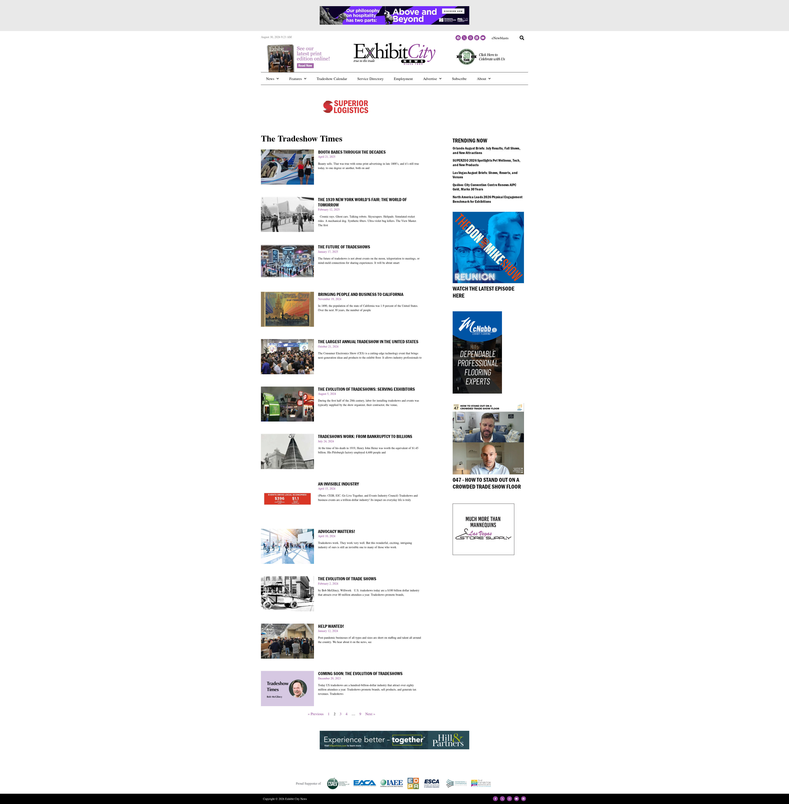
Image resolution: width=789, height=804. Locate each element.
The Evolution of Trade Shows (347, 579)
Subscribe (459, 78)
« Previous (316, 713)
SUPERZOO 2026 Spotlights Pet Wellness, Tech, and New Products (486, 162)
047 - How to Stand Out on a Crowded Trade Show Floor (487, 483)
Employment (403, 78)
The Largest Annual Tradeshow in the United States (368, 341)
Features (295, 78)
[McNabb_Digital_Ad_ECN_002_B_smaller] (477, 392)
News (270, 78)
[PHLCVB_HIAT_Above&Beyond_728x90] (394, 23)
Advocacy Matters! (336, 531)
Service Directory (370, 78)
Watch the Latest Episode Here (483, 292)
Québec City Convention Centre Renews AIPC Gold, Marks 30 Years (484, 187)
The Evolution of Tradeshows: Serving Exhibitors (366, 389)
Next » (370, 713)
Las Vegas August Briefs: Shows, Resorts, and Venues (485, 175)
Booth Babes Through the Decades (352, 152)
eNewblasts (500, 37)
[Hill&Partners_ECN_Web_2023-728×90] (394, 747)
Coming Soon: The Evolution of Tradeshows (360, 673)
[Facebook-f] (495, 798)
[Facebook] (458, 37)
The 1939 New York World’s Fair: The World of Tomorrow (362, 202)
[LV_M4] (483, 553)
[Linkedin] (476, 37)
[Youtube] (483, 37)
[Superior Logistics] (394, 114)
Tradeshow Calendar (332, 78)
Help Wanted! (331, 626)
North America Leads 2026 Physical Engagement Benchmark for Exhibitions (488, 199)
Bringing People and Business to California (360, 294)
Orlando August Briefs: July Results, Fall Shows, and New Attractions (486, 150)
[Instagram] (470, 37)
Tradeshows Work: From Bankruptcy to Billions (365, 436)
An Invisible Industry (338, 484)
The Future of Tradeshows (344, 247)
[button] (522, 38)
